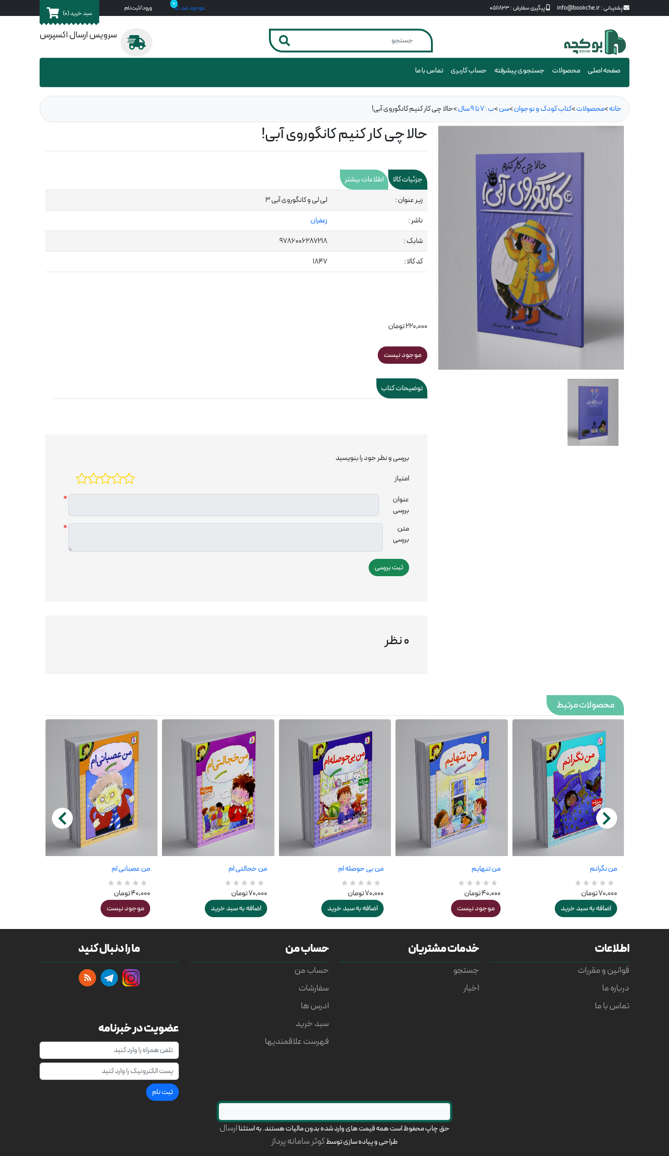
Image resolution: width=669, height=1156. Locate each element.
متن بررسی (401, 534)
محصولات (566, 70)
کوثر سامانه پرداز (298, 1141)
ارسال (228, 1128)
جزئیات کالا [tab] (408, 179)
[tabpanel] (236, 231)
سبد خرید (312, 1024)
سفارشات (314, 988)
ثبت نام (162, 1092)
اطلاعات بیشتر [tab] (364, 179)
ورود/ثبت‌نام (138, 8)
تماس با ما (429, 70)
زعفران (318, 220)
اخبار (471, 988)
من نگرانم (603, 868)
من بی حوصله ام (361, 868)
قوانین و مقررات (603, 970)
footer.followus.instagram (131, 977)
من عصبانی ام (131, 868)
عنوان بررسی (401, 505)
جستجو (466, 970)
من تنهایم (485, 868)
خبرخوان (87, 977)
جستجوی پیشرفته (519, 70)
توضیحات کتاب (402, 388)
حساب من (311, 970)
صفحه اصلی (604, 70)
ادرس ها (315, 1006)
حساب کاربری (469, 70)
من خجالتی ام (247, 868)
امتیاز (402, 478)
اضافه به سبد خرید (236, 908)
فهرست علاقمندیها (297, 1041)
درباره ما (615, 988)
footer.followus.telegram (109, 977)
